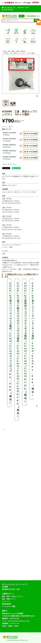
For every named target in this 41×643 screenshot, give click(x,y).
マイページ (5, 601)
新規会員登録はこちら (33, 16)
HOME (4, 51)
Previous (4, 427)
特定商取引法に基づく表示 (11, 589)
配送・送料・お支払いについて (12, 596)
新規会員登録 (6, 604)
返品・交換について (8, 599)
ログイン (21, 16)
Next (37, 406)
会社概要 (5, 587)
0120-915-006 (8, 9)
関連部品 (23, 51)
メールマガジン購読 (8, 606)
